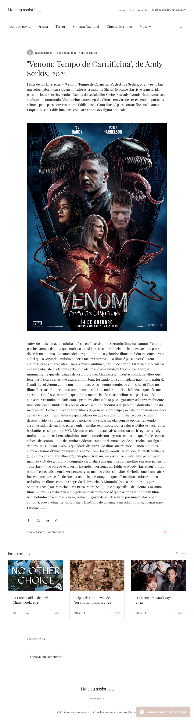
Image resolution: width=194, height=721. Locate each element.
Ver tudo (181, 553)
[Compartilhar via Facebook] (29, 520)
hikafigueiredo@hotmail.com (169, 9)
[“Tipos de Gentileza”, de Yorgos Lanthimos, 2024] (97, 575)
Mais (143, 26)
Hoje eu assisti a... (24, 10)
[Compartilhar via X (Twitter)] (38, 520)
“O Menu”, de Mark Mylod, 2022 (155, 600)
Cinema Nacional (86, 26)
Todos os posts (19, 26)
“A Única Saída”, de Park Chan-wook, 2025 (31, 600)
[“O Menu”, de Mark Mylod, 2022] (158, 575)
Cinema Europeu (119, 26)
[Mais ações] (165, 52)
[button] (181, 26)
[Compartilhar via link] (56, 520)
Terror (61, 26)
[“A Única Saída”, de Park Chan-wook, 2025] (35, 575)
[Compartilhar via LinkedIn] (47, 520)
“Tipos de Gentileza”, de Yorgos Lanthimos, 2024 (92, 600)
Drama (43, 26)
